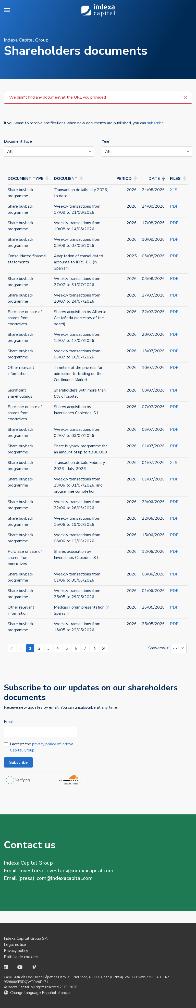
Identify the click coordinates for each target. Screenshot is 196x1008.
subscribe (155, 123)
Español (49, 993)
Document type (18, 141)
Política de (21, 957)
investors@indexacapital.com (79, 870)
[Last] (104, 648)
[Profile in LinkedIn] (6, 967)
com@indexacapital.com (65, 878)
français (64, 993)
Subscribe (18, 762)
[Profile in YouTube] (19, 967)
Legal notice (15, 944)
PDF (174, 206)
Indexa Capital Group (98, 10)
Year (105, 141)
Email (9, 721)
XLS (173, 190)
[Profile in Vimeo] (34, 967)
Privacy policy (16, 950)
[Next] (94, 648)
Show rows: (159, 648)
